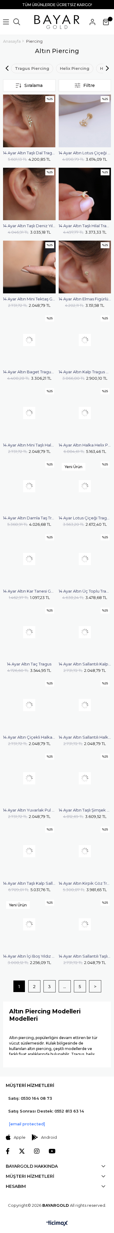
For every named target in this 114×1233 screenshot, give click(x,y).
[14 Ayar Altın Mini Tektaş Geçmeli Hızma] (29, 267)
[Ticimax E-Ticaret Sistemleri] (57, 1223)
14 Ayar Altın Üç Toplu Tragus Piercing (85, 591)
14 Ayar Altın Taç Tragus (29, 663)
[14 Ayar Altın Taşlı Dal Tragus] (29, 121)
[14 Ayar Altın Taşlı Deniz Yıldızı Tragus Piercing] (29, 194)
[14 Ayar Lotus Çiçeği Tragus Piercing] (85, 486)
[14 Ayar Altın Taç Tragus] (29, 632)
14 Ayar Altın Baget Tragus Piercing (29, 371)
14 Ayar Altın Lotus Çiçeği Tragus (85, 152)
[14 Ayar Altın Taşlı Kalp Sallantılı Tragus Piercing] (29, 851)
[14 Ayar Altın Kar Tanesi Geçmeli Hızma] (29, 559)
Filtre (89, 85)
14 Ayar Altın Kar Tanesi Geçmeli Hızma (29, 591)
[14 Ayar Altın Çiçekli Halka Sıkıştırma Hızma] (29, 705)
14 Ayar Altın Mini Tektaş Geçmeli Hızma (29, 298)
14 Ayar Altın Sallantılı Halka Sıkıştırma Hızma (85, 737)
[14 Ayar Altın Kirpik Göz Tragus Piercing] (85, 851)
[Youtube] (52, 1151)
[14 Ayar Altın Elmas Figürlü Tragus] (85, 267)
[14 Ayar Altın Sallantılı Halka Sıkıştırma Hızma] (85, 705)
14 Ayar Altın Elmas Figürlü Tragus (85, 298)
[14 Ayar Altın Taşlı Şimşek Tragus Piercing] (85, 778)
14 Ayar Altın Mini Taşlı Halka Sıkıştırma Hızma (29, 445)
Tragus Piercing (32, 68)
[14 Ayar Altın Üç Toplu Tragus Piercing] (85, 559)
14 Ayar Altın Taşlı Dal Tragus (29, 152)
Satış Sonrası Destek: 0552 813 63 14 (46, 1111)
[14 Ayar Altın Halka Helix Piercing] (85, 413)
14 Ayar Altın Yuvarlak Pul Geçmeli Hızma (29, 810)
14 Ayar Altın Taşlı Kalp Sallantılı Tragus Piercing (29, 883)
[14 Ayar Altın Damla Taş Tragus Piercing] (29, 486)
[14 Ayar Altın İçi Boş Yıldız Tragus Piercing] (29, 924)
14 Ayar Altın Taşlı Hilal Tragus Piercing (85, 225)
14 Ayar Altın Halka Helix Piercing (85, 445)
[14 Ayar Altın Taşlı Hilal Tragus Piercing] (85, 194)
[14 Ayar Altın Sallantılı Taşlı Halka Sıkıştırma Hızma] (85, 924)
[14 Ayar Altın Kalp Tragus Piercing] (85, 340)
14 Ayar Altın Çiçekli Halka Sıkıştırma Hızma (29, 737)
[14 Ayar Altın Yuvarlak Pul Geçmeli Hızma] (29, 778)
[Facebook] (8, 1151)
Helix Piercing (74, 68)
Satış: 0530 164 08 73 (30, 1098)
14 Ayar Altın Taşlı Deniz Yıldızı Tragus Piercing (29, 225)
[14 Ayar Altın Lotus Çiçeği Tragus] (85, 121)
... (64, 986)
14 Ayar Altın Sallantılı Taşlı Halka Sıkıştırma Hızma (85, 956)
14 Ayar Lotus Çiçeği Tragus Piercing (85, 517)
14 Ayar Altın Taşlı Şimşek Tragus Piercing (85, 810)
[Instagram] (37, 1151)
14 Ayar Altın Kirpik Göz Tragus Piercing (85, 883)
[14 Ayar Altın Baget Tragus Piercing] (29, 340)
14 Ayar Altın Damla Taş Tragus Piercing (29, 517)
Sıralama (33, 85)
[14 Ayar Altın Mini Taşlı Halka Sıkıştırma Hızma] (29, 413)
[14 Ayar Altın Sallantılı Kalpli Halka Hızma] (85, 632)
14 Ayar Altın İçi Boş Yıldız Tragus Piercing (29, 956)
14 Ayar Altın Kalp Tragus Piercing (85, 371)
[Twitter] (22, 1151)
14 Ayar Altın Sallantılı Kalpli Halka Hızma (85, 663)
